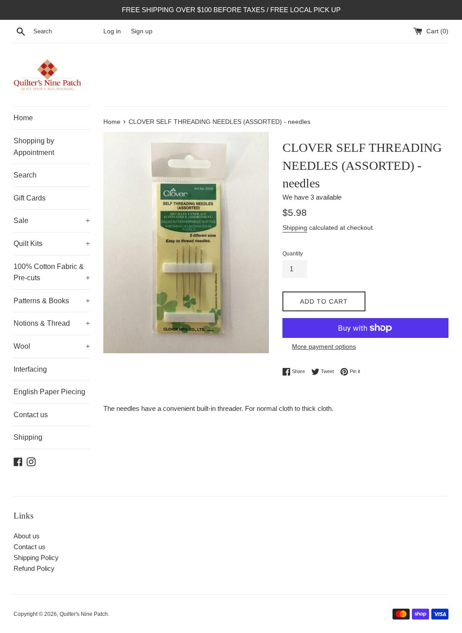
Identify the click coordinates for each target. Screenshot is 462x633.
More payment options (324, 346)
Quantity (292, 253)
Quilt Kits (52, 243)
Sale (52, 220)
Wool (52, 346)
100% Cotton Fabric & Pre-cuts (52, 272)
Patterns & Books (52, 301)
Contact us (31, 415)
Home (23, 118)
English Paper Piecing (49, 392)
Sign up (141, 31)
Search (25, 175)
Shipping (28, 437)
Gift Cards (30, 198)
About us (27, 536)
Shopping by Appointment (34, 146)
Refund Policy (34, 568)
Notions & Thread (52, 323)
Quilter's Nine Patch (84, 614)
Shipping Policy (36, 557)
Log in (112, 31)
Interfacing (30, 369)
